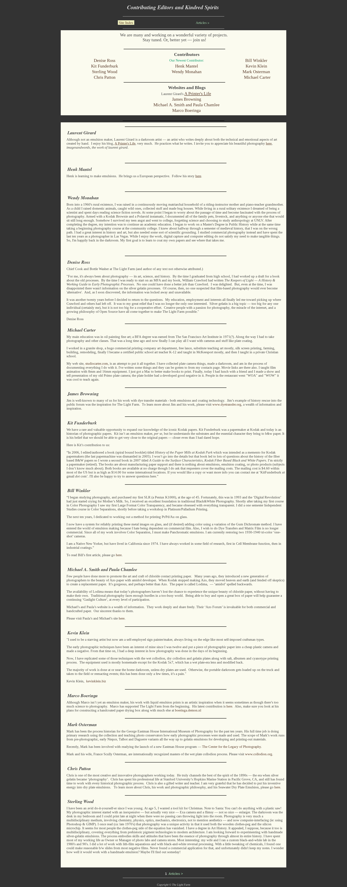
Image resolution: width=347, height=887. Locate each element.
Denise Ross (104, 60)
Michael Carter (257, 77)
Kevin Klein (256, 66)
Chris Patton (104, 77)
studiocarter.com (96, 363)
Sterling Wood (104, 71)
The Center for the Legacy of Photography (231, 747)
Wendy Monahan (187, 71)
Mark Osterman (256, 71)
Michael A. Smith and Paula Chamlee (186, 104)
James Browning (186, 99)
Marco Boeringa (186, 110)
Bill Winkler (256, 60)
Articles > (202, 22)
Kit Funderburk (104, 66)
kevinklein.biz (96, 681)
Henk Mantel (186, 66)
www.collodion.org (258, 754)
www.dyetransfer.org (226, 404)
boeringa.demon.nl (188, 710)
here (119, 555)
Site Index (126, 22)
